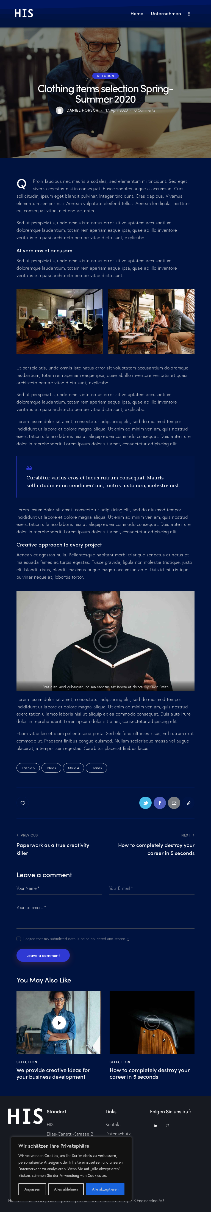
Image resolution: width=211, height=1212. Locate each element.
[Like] (23, 803)
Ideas (51, 767)
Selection (105, 75)
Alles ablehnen (66, 1189)
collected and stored (108, 939)
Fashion (28, 767)
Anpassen (32, 1189)
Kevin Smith (159, 686)
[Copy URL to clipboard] (188, 803)
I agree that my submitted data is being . (76, 938)
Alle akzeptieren (105, 1189)
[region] (71, 1169)
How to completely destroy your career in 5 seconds (150, 1073)
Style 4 (73, 767)
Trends (96, 767)
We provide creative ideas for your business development (53, 1073)
